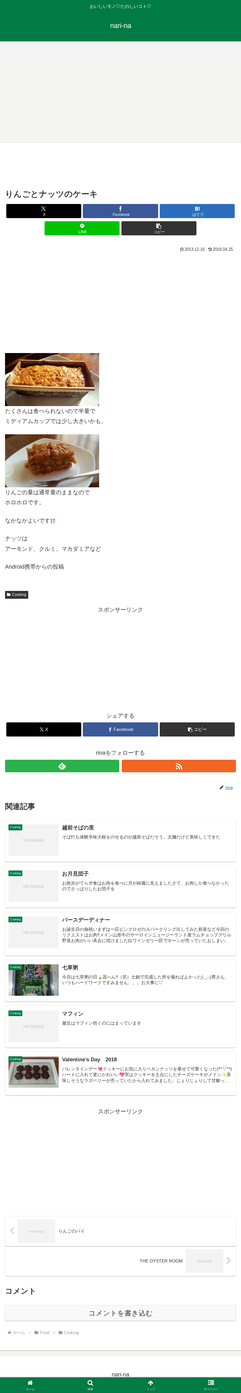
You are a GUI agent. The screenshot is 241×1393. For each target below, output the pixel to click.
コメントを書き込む (120, 1313)
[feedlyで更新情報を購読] (62, 766)
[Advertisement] (120, 91)
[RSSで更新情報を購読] (179, 766)
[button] (158, 228)
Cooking (19, 594)
